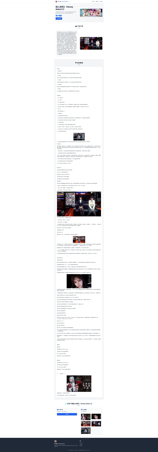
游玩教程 (97, 1)
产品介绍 (93, 1)
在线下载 (101, 1)
